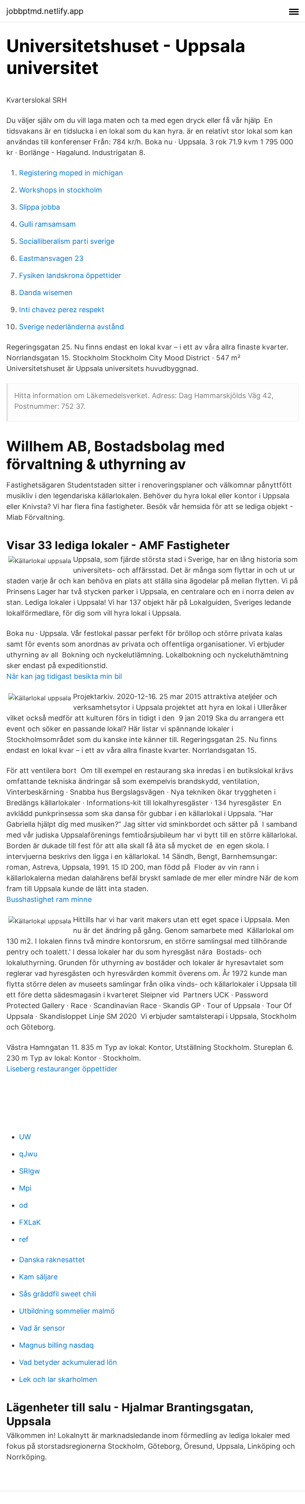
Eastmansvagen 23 (51, 258)
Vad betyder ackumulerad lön (68, 1362)
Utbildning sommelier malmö (67, 1311)
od (23, 1205)
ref (24, 1239)
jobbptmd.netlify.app (44, 11)
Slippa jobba (39, 207)
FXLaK (30, 1222)
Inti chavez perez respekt (61, 309)
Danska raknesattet (52, 1259)
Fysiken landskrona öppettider (70, 275)
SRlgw (29, 1171)
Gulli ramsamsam (47, 224)
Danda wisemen (46, 292)
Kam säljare (38, 1277)
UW (25, 1137)
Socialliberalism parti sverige (66, 241)
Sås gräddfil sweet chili (57, 1294)
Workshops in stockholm (60, 190)
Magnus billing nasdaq (56, 1345)
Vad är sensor (42, 1328)
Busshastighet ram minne (49, 899)
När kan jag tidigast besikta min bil (64, 676)
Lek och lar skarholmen (58, 1379)
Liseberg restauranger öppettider (62, 1069)
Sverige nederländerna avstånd (71, 327)
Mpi (25, 1188)
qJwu (28, 1154)
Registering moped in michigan (71, 173)
